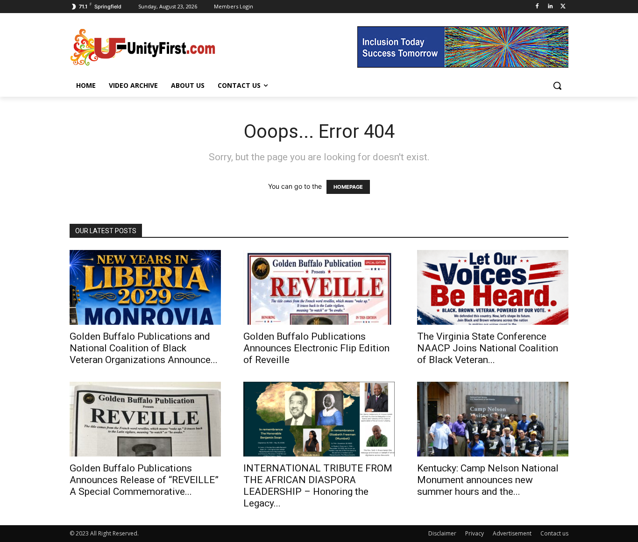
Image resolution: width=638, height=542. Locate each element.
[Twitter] (563, 6)
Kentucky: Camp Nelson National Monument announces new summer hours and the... (488, 480)
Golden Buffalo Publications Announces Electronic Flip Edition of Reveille (316, 348)
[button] (557, 85)
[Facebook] (537, 6)
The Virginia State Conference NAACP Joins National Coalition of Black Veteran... (487, 348)
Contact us (554, 533)
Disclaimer (442, 533)
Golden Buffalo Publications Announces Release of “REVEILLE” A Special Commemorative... (144, 480)
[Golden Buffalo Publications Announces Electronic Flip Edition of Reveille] (319, 287)
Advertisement (512, 533)
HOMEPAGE (348, 187)
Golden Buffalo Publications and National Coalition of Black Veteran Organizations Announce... (144, 348)
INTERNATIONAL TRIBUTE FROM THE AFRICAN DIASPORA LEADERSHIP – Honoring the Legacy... (317, 486)
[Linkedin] (550, 6)
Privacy (474, 533)
